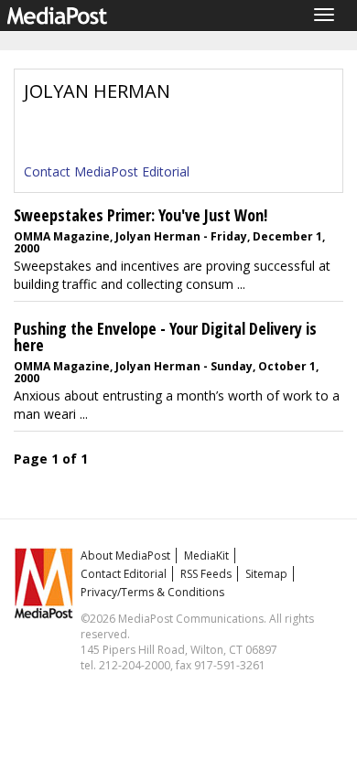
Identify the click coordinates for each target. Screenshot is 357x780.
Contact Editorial (124, 574)
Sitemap (266, 574)
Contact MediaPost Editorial (106, 171)
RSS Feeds (206, 574)
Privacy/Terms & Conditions (152, 592)
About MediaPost (125, 555)
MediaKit (206, 555)
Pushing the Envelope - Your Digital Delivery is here (165, 336)
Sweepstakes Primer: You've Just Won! (140, 215)
